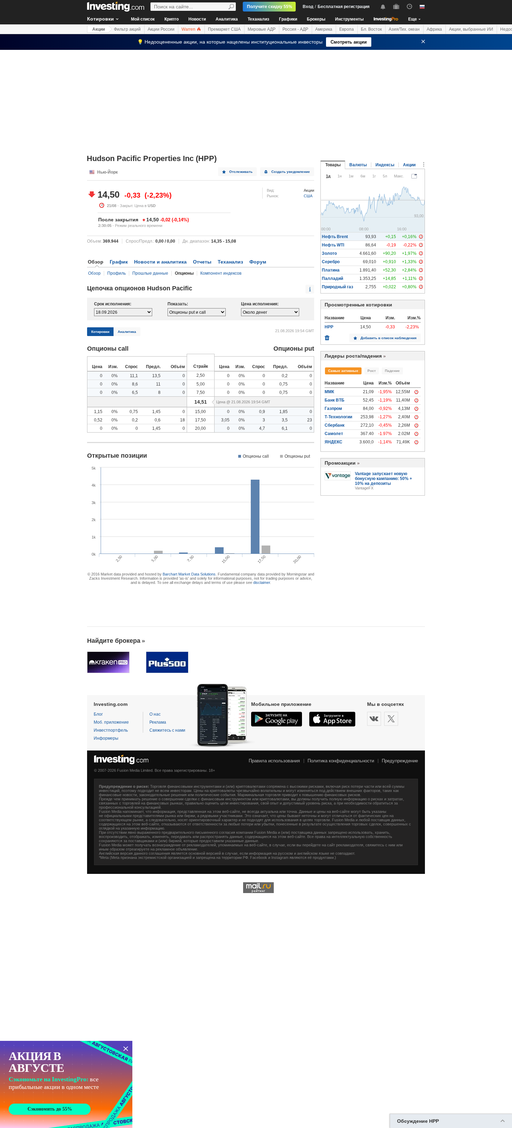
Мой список (143, 19)
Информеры (106, 738)
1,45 (156, 411)
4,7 (262, 428)
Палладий (332, 278)
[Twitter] (391, 719)
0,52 (98, 420)
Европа (346, 29)
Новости (197, 19)
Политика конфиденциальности (341, 760)
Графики (288, 19)
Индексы (384, 164)
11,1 (134, 375)
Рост (371, 371)
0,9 (262, 411)
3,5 (285, 420)
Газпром (333, 408)
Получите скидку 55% (269, 6)
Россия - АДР (295, 29)
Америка (323, 29)
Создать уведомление (290, 172)
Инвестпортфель (111, 730)
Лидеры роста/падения (353, 356)
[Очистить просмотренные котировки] (327, 336)
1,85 (283, 411)
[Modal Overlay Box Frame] (66, 1084)
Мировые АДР (262, 29)
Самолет (334, 433)
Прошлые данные (150, 273)
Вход (308, 6)
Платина (331, 270)
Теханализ (258, 19)
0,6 (158, 420)
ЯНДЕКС (333, 442)
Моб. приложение (111, 722)
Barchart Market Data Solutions (189, 574)
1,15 (98, 411)
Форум (257, 262)
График (119, 262)
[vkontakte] (374, 719)
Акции (98, 29)
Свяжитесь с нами (167, 730)
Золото (329, 253)
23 (309, 420)
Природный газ (337, 286)
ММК (329, 391)
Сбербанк (334, 425)
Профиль (116, 273)
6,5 (135, 392)
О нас (155, 714)
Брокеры (316, 19)
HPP (329, 327)
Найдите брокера (113, 640)
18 (182, 420)
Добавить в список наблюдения (388, 338)
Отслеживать (241, 172)
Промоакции (340, 463)
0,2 (285, 375)
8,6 (135, 384)
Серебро (331, 261)
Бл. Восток (371, 29)
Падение (392, 371)
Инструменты (349, 19)
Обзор (94, 273)
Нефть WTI (333, 245)
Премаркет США (224, 29)
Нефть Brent (335, 236)
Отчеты (202, 262)
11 (158, 384)
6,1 (285, 428)
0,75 (283, 384)
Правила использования (274, 760)
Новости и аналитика (160, 262)
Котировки (100, 19)
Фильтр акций (127, 29)
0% (114, 375)
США (308, 196)
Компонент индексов (220, 273)
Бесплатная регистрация (344, 6)
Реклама (157, 722)
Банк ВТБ (334, 400)
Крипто (171, 19)
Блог (98, 714)
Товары (333, 164)
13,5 (156, 375)
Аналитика (227, 19)
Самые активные (343, 371)
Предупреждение (400, 760)
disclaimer (261, 582)
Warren (188, 29)
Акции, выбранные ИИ (471, 29)
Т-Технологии (338, 416)
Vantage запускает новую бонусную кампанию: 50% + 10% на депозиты (383, 478)
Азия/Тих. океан (404, 29)
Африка (434, 29)
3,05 (225, 420)
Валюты (358, 164)
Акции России (161, 29)
